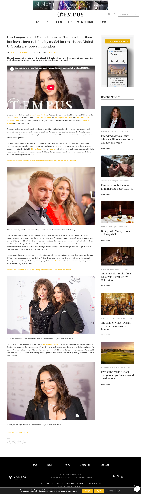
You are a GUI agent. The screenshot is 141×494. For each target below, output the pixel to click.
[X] (118, 476)
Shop (69, 22)
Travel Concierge (85, 22)
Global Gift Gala (24, 433)
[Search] (136, 14)
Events (59, 22)
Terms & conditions (65, 483)
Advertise (81, 483)
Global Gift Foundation (43, 118)
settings (74, 492)
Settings (110, 491)
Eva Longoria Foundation (63, 118)
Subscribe (85, 465)
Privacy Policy (46, 483)
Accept (87, 491)
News (37, 22)
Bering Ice (52, 149)
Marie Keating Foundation (52, 344)
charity (10, 433)
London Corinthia (13, 118)
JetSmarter (57, 261)
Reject (99, 491)
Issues (47, 22)
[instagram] (122, 476)
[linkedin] (114, 476)
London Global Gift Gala (38, 115)
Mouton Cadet (36, 149)
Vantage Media (85, 477)
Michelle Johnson (19, 53)
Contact (102, 22)
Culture (53, 53)
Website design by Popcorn (70, 486)
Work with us (95, 483)
